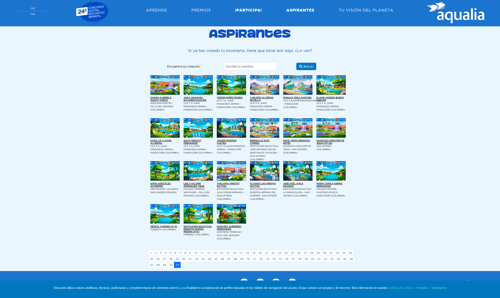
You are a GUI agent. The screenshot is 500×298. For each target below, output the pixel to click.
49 (241, 259)
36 (158, 259)
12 (208, 253)
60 (312, 259)
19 (253, 253)
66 (351, 259)
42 (196, 259)
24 (286, 253)
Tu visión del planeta (366, 10)
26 (298, 253)
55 (280, 259)
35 (151, 259)
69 (164, 265)
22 (273, 253)
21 (266, 253)
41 (190, 259)
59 (306, 259)
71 (177, 265)
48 (235, 259)
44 (209, 259)
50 (248, 259)
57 (293, 259)
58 (299, 259)
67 (151, 265)
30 (324, 253)
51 (254, 259)
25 (292, 253)
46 (222, 259)
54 (274, 259)
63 (332, 259)
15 (227, 253)
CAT (33, 9)
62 (325, 259)
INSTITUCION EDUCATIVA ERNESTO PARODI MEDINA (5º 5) (198, 229)
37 (164, 259)
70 (170, 265)
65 (344, 259)
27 (305, 253)
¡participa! (248, 10)
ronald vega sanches (297, 98)
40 (183, 259)
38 (170, 259)
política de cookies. (401, 287)
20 (260, 253)
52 (261, 259)
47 (228, 259)
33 (344, 253)
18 (247, 253)
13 (215, 253)
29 (318, 253)
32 (337, 253)
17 (240, 253)
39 (177, 259)
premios (201, 10)
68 (158, 265)
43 (203, 259)
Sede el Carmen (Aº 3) (163, 227)
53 (267, 259)
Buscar (308, 66)
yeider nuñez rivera (230, 98)
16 (234, 253)
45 (216, 259)
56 (286, 259)
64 (338, 259)
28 (311, 253)
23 (279, 253)
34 (350, 253)
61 (319, 259)
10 (195, 253)
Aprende (156, 10)
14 (221, 253)
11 (202, 253)
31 (331, 253)
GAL (33, 14)
